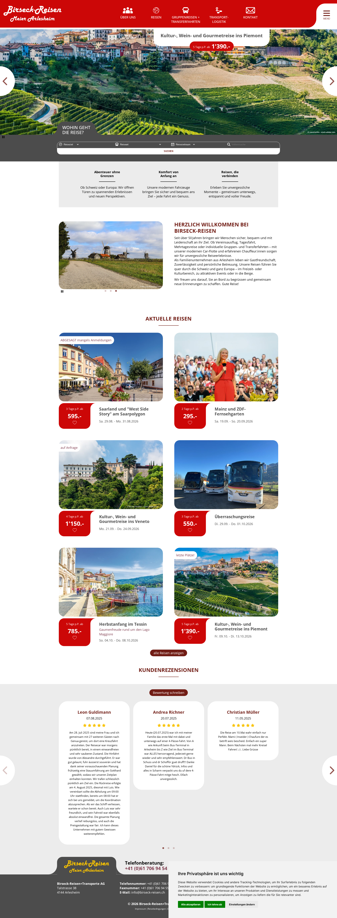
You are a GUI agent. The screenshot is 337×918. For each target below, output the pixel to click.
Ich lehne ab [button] (215, 904)
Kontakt (250, 17)
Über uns (128, 17)
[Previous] (7, 81)
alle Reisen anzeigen (169, 653)
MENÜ (326, 18)
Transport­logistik (219, 19)
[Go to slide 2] (111, 291)
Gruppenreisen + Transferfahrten (185, 19)
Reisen (156, 17)
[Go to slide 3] (116, 291)
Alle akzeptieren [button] (190, 904)
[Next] (329, 81)
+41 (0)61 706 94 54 (146, 868)
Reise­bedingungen (157, 908)
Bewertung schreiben (168, 693)
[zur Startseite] (32, 15)
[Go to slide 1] (105, 291)
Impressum (140, 908)
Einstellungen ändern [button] (242, 904)
